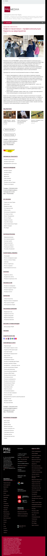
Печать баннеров (8, 394)
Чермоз (5, 532)
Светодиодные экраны (9, 359)
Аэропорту (6, 174)
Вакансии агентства (22, 511)
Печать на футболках (8, 263)
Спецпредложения (36, 517)
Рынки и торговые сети (9, 428)
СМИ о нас (34, 514)
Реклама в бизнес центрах (10, 375)
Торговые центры (8, 434)
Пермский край (7, 345)
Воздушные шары (8, 206)
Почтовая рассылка (8, 208)
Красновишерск (7, 518)
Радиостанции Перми (36, 502)
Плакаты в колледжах (9, 184)
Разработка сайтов (8, 274)
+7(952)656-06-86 (12, 139)
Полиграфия (7, 256)
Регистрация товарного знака (10, 347)
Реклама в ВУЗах (7, 172)
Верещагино (6, 511)
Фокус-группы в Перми (9, 302)
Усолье (5, 528)
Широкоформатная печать (10, 267)
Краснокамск (6, 495)
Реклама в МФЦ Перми (9, 373)
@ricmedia (12, 143)
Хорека (5, 438)
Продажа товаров (8, 400)
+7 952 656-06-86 (25, 457)
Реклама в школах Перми (9, 182)
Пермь (4, 501)
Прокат (33, 500)
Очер (4, 526)
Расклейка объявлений (9, 248)
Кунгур (5, 520)
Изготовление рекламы (37, 468)
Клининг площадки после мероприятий (37, 121)
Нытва (4, 522)
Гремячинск (6, 516)
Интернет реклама (36, 470)
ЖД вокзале (6, 176)
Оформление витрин (8, 237)
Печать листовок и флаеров (10, 392)
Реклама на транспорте (9, 159)
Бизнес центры (7, 424)
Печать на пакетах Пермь (10, 259)
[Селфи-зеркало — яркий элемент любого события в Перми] (9, 115)
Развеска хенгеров (8, 220)
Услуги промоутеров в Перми (10, 223)
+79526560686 (10, 144)
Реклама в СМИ (35, 510)
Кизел (4, 493)
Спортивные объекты (9, 432)
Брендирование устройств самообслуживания (14, 396)
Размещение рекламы (37, 504)
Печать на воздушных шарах (10, 258)
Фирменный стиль (8, 311)
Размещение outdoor (9, 247)
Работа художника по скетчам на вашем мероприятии (22, 121)
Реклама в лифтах (8, 170)
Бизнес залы (7, 422)
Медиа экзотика (6, 26)
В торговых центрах (8, 377)
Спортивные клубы (8, 387)
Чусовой (5, 509)
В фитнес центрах (8, 388)
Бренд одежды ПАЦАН (9, 326)
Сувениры (6, 261)
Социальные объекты (9, 430)
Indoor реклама (7, 178)
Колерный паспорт (8, 357)
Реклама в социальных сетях (10, 278)
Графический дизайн (8, 315)
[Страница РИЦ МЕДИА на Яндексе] (16, 339)
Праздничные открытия (37, 498)
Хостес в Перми (7, 218)
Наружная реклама (8, 243)
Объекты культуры (8, 426)
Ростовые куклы (35, 512)
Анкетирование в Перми (9, 304)
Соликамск (5, 503)
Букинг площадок (8, 225)
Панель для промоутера (9, 369)
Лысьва (5, 499)
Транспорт (34, 521)
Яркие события (35, 525)
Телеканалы (34, 519)
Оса (4, 524)
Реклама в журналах (8, 289)
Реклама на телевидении (9, 285)
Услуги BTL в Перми (8, 222)
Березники (5, 487)
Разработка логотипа (9, 313)
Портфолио (34, 494)
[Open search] (42, 22)
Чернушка (5, 507)
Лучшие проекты (35, 474)
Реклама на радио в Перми (10, 287)
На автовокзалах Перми (9, 383)
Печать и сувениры (36, 490)
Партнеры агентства (36, 488)
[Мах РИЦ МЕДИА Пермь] (4, 339)
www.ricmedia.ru (23, 465)
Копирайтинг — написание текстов (12, 365)
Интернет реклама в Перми (10, 363)
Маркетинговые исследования (11, 300)
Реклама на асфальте (8, 245)
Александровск (6, 485)
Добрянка (5, 491)
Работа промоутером (22, 515)
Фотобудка (6, 227)
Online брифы (35, 453)
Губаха (4, 489)
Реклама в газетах (8, 291)
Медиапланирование (9, 317)
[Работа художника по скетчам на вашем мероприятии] (23, 115)
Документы (34, 463)
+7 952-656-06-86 (23, 459)
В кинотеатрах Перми (9, 385)
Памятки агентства (36, 485)
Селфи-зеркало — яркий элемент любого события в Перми (9, 121)
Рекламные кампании (9, 319)
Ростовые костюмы (8, 214)
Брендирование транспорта (10, 163)
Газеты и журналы (36, 461)
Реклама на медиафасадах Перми (11, 361)
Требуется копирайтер (23, 513)
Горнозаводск (6, 514)
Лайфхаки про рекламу (37, 472)
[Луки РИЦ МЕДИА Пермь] (14, 339)
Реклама (34, 508)
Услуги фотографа (8, 351)
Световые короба (8, 241)
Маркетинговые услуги (37, 479)
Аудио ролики (7, 355)
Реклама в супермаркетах (10, 379)
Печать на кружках (8, 265)
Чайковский (6, 505)
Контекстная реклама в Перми (11, 367)
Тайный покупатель (8, 298)
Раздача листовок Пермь (9, 202)
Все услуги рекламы (8, 402)
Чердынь (5, 530)
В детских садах (7, 180)
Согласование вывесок (9, 390)
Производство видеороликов (10, 353)
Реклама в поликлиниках (9, 381)
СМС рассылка (7, 210)
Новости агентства (13, 26)
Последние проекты (36, 496)
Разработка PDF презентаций (10, 349)
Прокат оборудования (9, 216)
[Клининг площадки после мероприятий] (37, 115)
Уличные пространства (9, 436)
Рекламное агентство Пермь (13, 15)
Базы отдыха (7, 420)
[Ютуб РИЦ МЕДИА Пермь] (6, 339)
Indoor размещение (36, 451)
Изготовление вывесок (9, 239)
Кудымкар (5, 497)
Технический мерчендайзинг (10, 371)
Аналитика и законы (36, 455)
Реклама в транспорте (9, 161)
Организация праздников (10, 212)
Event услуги (7, 204)
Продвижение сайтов (9, 276)
